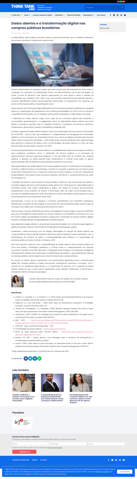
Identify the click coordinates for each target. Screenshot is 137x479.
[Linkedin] (117, 15)
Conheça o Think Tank (20, 460)
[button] (26, 358)
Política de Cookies (102, 471)
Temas (26, 15)
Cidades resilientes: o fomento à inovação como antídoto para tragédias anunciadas (23, 398)
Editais (34, 460)
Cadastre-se (24, 452)
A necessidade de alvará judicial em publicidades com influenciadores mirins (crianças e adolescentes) (52, 398)
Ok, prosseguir (125, 471)
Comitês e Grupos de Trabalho (42, 15)
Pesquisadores (87, 15)
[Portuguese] (121, 2)
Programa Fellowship (73, 15)
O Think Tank (15, 15)
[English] (118, 2)
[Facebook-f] (110, 15)
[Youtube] (125, 15)
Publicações (58, 15)
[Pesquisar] (122, 7)
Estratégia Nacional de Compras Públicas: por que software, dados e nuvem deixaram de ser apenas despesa (81, 399)
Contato (43, 460)
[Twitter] (121, 15)
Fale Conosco (101, 15)
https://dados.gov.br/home (55, 329)
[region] (68, 471)
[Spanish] (123, 2)
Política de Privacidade (55, 447)
